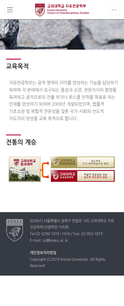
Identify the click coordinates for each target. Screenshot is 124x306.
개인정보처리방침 (43, 253)
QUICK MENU (114, 10)
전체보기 (10, 10)
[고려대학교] (15, 230)
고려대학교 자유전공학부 (62, 10)
